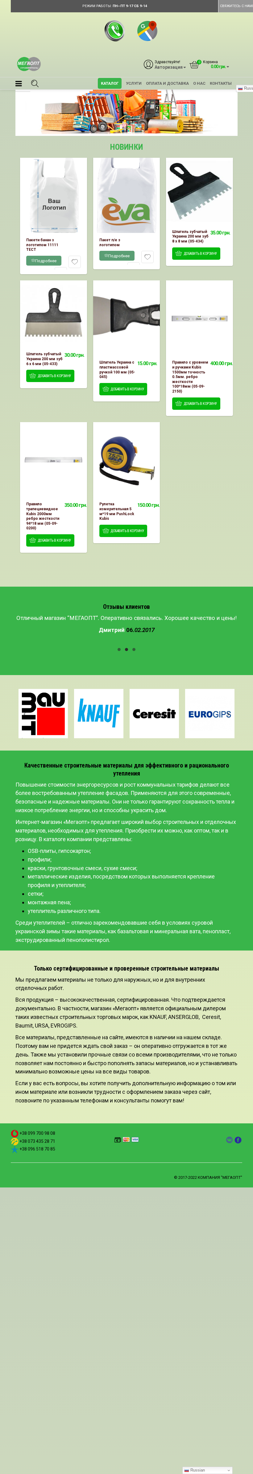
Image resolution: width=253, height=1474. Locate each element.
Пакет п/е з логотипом (109, 242)
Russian (197, 1470)
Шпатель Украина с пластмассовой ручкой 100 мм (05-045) (117, 369)
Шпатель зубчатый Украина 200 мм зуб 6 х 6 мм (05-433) (44, 359)
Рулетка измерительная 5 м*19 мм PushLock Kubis (116, 511)
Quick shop (53, 195)
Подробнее (45, 261)
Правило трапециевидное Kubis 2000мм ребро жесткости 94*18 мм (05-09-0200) (42, 516)
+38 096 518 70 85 (37, 1148)
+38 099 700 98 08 (37, 1133)
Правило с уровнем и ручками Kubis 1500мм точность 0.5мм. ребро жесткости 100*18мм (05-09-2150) (190, 376)
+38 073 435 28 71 (37, 1141)
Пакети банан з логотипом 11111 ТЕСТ (42, 245)
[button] (18, 85)
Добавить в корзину (200, 253)
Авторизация (169, 67)
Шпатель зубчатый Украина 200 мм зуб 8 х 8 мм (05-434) (190, 236)
